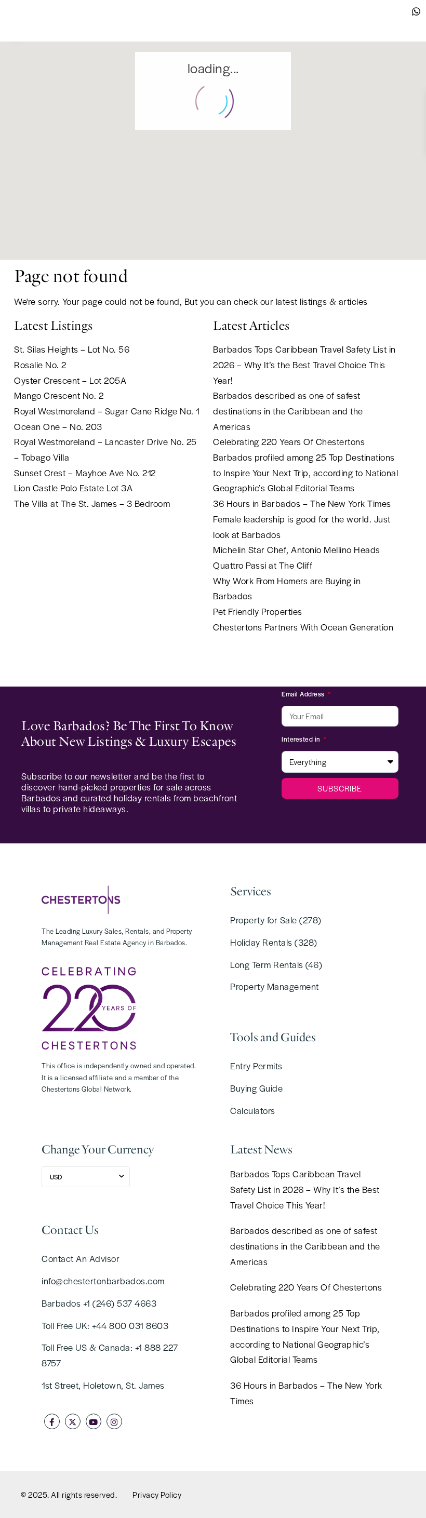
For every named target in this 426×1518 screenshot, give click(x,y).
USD (56, 1176)
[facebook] (52, 1421)
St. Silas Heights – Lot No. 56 (71, 349)
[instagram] (114, 1421)
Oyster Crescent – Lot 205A (70, 380)
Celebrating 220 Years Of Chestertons (289, 441)
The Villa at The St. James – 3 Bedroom (92, 503)
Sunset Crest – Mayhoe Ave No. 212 (85, 472)
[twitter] (73, 1421)
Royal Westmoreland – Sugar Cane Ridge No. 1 (107, 411)
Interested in (302, 739)
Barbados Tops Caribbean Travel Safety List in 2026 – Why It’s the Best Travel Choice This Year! (304, 364)
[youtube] (93, 1421)
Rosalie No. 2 (40, 364)
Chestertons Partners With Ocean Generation (303, 627)
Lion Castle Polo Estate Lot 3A (73, 487)
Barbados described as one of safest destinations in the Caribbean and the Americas (288, 410)
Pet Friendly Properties (257, 611)
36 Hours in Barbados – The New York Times (302, 503)
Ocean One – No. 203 (58, 426)
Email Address (304, 693)
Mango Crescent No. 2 (58, 395)
